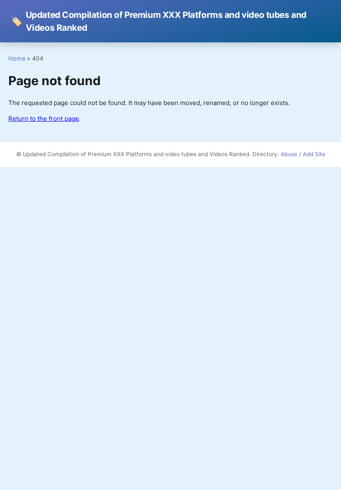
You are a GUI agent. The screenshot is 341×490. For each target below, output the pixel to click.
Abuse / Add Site (303, 154)
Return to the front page (43, 118)
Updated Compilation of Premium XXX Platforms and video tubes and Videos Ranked (158, 21)
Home (16, 58)
